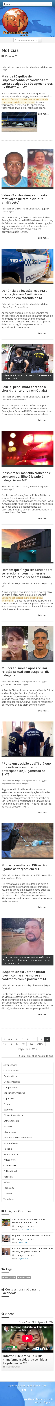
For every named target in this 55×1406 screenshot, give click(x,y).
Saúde (7, 1182)
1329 (30, 1043)
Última (40, 1043)
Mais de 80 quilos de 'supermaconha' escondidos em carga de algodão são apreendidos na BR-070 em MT (27, 81)
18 (23, 1043)
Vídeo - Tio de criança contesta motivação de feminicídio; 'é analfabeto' (24, 198)
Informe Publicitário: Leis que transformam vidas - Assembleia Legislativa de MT (25, 1359)
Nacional (8, 1148)
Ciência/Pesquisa (12, 1081)
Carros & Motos (12, 1070)
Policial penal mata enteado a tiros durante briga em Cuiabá (24, 389)
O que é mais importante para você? (31, 1235)
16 (11, 1043)
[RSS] (32, 1390)
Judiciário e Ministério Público (18, 1137)
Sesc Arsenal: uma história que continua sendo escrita (28, 1221)
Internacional (10, 1132)
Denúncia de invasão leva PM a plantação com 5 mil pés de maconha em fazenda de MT (25, 294)
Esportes (8, 1126)
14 (47, 1039)
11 (28, 1039)
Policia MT (12, 1165)
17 (17, 1043)
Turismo (8, 1193)
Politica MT (9, 1176)
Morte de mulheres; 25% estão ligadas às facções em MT (24, 867)
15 (4, 1043)
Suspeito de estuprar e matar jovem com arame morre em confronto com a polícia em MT (25, 975)
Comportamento (12, 1087)
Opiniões (17, 1211)
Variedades (9, 1199)
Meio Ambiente (11, 1143)
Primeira (8, 1039)
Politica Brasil (10, 1171)
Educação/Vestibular (14, 1115)
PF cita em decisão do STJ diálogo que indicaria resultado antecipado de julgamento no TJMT (26, 768)
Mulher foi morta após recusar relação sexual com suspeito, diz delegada (26, 671)
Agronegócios (10, 1064)
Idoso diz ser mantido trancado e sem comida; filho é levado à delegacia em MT (26, 476)
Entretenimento (11, 1120)
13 (40, 1039)
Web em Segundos (44, 1402)
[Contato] (25, 1390)
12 (34, 1039)
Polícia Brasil (10, 1159)
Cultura (7, 1104)
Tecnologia (9, 1187)
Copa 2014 (9, 1098)
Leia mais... (43, 113)
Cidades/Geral (10, 1076)
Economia (8, 1109)
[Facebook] (22, 1390)
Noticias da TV (11, 1154)
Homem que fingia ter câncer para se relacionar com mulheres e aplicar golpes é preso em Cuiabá (27, 573)
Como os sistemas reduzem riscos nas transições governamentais (32, 1250)
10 (22, 1039)
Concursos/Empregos (14, 1092)
